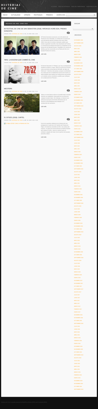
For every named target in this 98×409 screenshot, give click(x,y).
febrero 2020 (78, 217)
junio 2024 (77, 80)
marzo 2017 (77, 306)
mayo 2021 (77, 180)
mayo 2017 (77, 300)
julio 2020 (77, 209)
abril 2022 (77, 148)
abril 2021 (77, 183)
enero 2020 (77, 220)
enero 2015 (77, 377)
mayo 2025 (77, 48)
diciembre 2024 (78, 63)
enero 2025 (77, 60)
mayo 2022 (77, 146)
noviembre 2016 (78, 317)
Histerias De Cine (17, 33)
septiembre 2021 (78, 168)
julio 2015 (77, 360)
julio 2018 (77, 263)
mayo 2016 (77, 332)
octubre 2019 (78, 229)
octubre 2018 (78, 254)
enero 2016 (77, 343)
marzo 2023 (77, 123)
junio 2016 (77, 329)
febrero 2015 (78, 375)
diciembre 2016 (78, 314)
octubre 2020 (78, 200)
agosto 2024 (77, 74)
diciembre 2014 (78, 380)
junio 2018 (77, 266)
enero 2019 (77, 249)
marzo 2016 (77, 337)
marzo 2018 (77, 271)
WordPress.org (91, 6)
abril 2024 (77, 85)
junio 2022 (77, 143)
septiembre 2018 (78, 257)
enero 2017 (77, 312)
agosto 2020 (77, 206)
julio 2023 (77, 111)
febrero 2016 (78, 340)
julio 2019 (77, 237)
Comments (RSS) (42, 402)
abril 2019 (77, 243)
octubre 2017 (78, 286)
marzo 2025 (77, 54)
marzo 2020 (77, 214)
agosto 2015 (77, 357)
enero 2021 (77, 191)
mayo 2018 (77, 269)
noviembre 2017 (78, 283)
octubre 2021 (78, 166)
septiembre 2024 (78, 71)
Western (8, 89)
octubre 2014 (78, 386)
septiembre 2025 (78, 43)
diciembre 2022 (78, 131)
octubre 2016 (78, 320)
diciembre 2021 (78, 160)
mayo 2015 (77, 366)
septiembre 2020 (78, 203)
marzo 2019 (77, 246)
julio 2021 (77, 174)
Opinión (27, 15)
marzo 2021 (77, 186)
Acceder (54, 6)
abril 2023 (77, 120)
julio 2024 (77, 77)
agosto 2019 (77, 234)
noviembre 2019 (78, 226)
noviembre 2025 (78, 40)
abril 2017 (77, 303)
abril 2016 (77, 334)
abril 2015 (77, 369)
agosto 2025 (77, 45)
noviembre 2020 (78, 197)
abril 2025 (77, 51)
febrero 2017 (78, 309)
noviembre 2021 (78, 163)
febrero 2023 (78, 126)
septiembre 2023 (78, 105)
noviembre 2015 (78, 349)
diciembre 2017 (78, 280)
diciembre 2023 (78, 97)
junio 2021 (77, 177)
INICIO (5, 15)
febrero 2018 (78, 274)
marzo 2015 (77, 372)
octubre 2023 (78, 103)
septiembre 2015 (78, 354)
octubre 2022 (78, 134)
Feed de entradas (64, 6)
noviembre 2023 (78, 100)
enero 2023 (77, 128)
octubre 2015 (78, 352)
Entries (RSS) (31, 402)
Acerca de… (61, 15)
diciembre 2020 (78, 194)
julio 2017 (77, 294)
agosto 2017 (77, 292)
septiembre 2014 (78, 389)
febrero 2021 (78, 188)
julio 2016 (77, 326)
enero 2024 (77, 94)
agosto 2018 (77, 260)
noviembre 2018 (78, 251)
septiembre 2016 (78, 323)
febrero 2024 (78, 91)
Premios (49, 15)
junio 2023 (77, 114)
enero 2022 (77, 157)
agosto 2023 (77, 108)
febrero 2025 (78, 57)
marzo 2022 (77, 151)
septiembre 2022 (78, 137)
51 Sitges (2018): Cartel (14, 117)
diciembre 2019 (78, 223)
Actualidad (15, 15)
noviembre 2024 (78, 65)
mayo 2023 (77, 117)
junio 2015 (77, 363)
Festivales (38, 15)
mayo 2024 (77, 83)
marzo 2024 (77, 88)
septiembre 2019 (78, 231)
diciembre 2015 (78, 346)
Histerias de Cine (5, 402)
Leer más (43, 54)
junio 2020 (77, 211)
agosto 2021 (77, 171)
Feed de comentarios (78, 6)
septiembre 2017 (78, 289)
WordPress (25, 402)
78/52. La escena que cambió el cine (19, 60)
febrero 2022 (78, 154)
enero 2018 (77, 277)
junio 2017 (77, 297)
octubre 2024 (78, 68)
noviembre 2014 (78, 383)
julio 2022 (77, 140)
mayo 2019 (77, 240)
